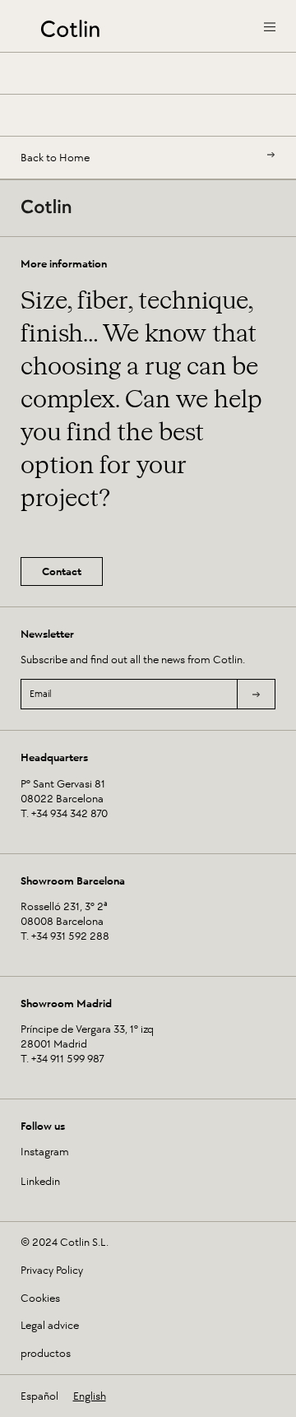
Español (39, 1396)
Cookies (40, 1298)
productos (46, 1353)
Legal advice (50, 1325)
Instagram (45, 1152)
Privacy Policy (52, 1270)
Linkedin (40, 1181)
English (89, 1396)
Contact (61, 571)
